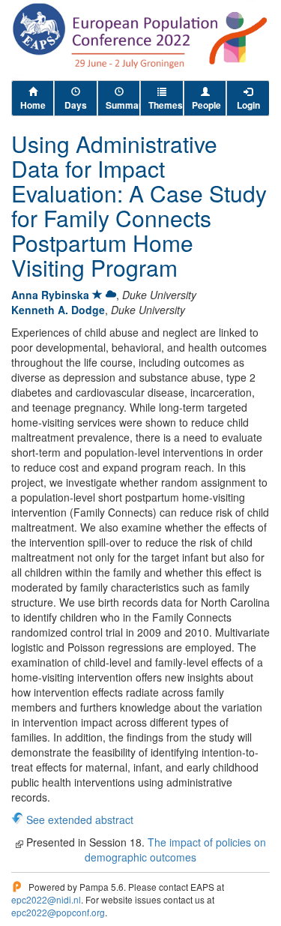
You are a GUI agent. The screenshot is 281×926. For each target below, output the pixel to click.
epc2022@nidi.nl (46, 899)
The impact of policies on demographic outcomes (175, 850)
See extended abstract (79, 819)
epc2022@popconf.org (58, 912)
